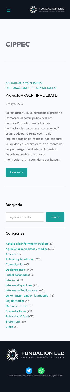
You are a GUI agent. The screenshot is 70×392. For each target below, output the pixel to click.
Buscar (55, 217)
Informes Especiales (19, 285)
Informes (12, 280)
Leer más (18, 173)
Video (9, 327)
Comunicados (15, 264)
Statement (13, 321)
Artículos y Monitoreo (24, 82)
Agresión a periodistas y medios (27, 249)
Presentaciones (43, 88)
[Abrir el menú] (9, 10)
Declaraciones (17, 88)
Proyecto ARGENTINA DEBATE (31, 95)
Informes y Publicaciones (22, 290)
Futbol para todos (17, 275)
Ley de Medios (15, 301)
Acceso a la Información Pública (27, 243)
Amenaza (12, 254)
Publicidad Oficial (17, 316)
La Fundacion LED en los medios (27, 295)
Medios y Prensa (16, 306)
